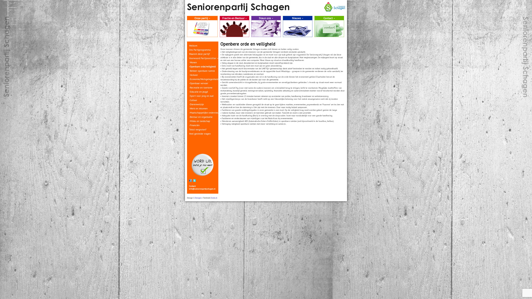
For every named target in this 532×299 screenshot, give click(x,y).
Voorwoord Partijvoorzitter (203, 58)
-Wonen (193, 62)
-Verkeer (193, 75)
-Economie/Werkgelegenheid (203, 79)
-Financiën (194, 125)
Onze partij (202, 18)
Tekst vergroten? (197, 129)
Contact (328, 18)
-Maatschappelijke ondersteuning (206, 112)
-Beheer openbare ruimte (202, 70)
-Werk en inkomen (198, 108)
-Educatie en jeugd (198, 91)
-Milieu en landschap (199, 121)
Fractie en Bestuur (233, 18)
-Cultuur (193, 100)
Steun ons (265, 18)
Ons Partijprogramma (200, 49)
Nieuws (297, 18)
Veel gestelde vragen (200, 133)
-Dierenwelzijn (196, 104)
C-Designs (197, 198)
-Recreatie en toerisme (200, 87)
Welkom (193, 45)
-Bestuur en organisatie (201, 116)
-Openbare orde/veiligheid (202, 66)
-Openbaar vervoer (198, 83)
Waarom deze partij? (199, 54)
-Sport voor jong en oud (201, 95)
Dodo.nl (214, 198)
